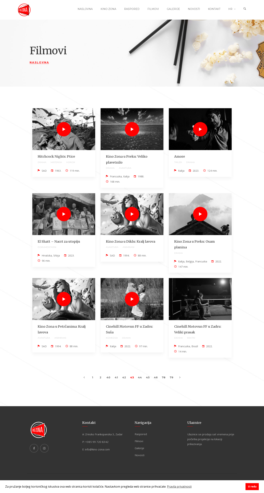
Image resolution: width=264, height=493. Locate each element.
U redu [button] (252, 486)
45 (148, 377)
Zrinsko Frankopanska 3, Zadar (104, 434)
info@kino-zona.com (97, 449)
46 (156, 377)
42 (124, 377)
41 (116, 377)
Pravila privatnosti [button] (179, 487)
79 (171, 377)
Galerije (173, 9)
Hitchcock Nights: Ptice (56, 156)
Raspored (132, 9)
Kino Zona (108, 9)
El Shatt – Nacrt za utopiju (59, 241)
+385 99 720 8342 (96, 442)
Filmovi (153, 9)
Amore (179, 156)
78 (163, 377)
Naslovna (85, 9)
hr (230, 9)
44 (140, 377)
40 (108, 377)
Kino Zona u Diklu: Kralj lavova (130, 241)
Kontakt (214, 9)
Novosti (194, 9)
